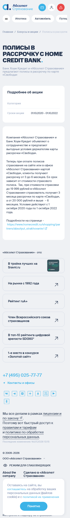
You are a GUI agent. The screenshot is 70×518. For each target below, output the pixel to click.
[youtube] (53, 392)
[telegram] (14, 392)
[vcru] (46, 392)
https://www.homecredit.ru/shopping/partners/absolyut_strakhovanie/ (33, 226)
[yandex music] (38, 392)
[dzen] (30, 392)
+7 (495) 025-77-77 (22, 375)
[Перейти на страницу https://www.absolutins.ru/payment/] (42, 7)
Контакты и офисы (21, 383)
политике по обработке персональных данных (23, 434)
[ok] (6, 400)
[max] (22, 392)
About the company (9, 474)
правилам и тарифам (19, 427)
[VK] (6, 392)
